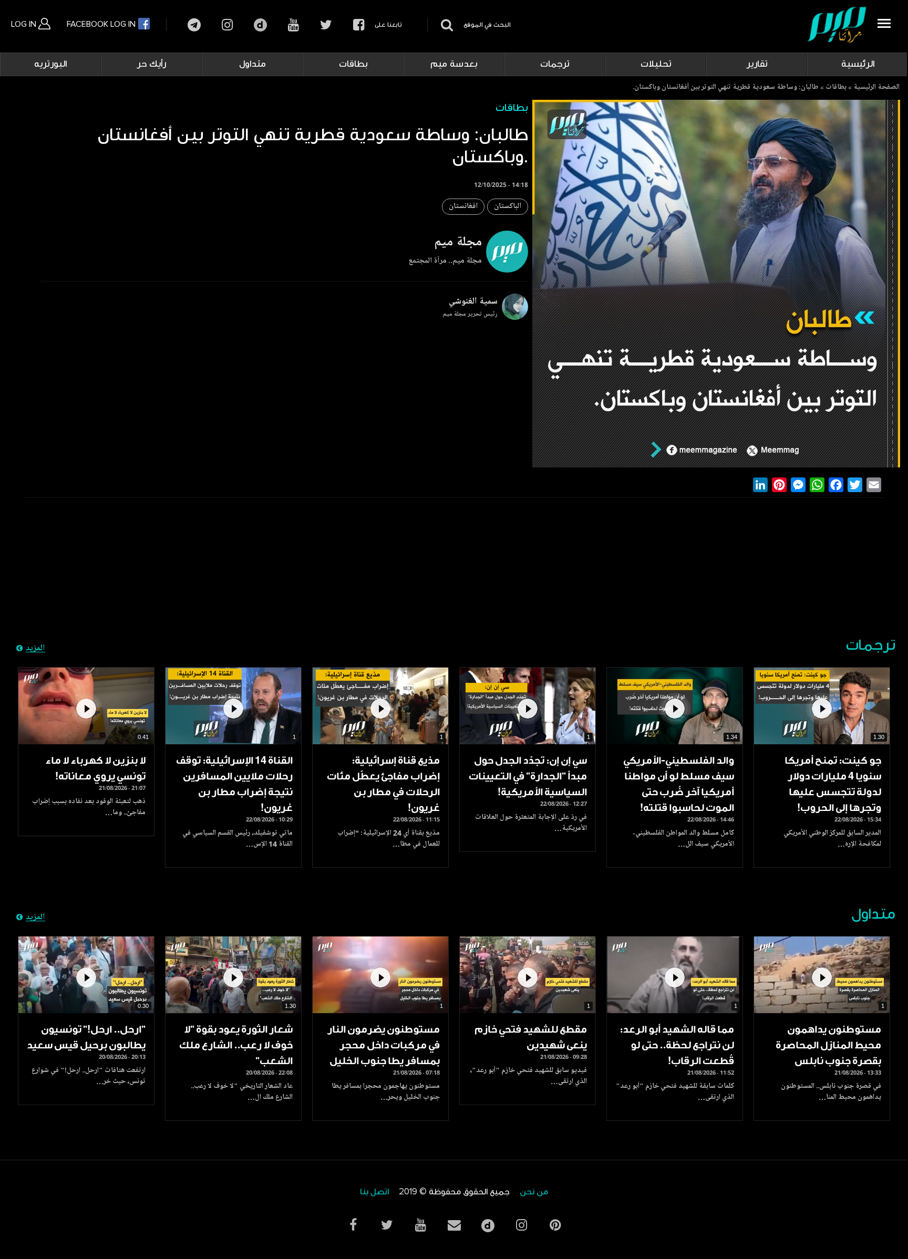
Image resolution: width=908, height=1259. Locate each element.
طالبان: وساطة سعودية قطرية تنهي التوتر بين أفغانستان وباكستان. (726, 87)
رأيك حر (151, 64)
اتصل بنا (374, 1192)
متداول (252, 64)
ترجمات (555, 64)
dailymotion (260, 25)
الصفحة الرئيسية (876, 87)
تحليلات (656, 64)
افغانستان (463, 207)
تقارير (757, 64)
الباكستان (507, 207)
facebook (359, 25)
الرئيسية (857, 64)
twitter (326, 25)
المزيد (35, 648)
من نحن (534, 1192)
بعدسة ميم (454, 64)
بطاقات (353, 64)
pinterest (555, 1225)
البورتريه (50, 64)
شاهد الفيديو (822, 706)
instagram (227, 25)
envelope (454, 1225)
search (445, 25)
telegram (194, 25)
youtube (293, 25)
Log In (24, 24)
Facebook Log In (102, 24)
